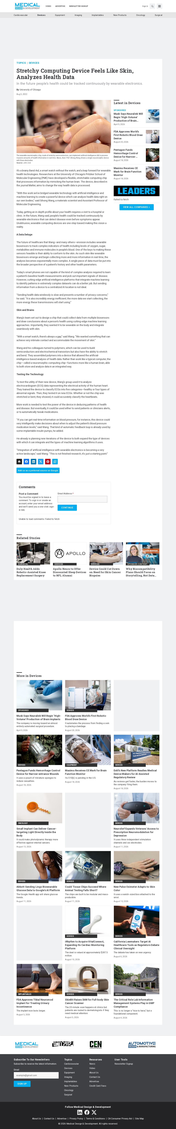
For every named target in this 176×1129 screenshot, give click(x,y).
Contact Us (49, 1118)
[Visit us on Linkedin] (79, 1112)
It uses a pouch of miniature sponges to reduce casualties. (36, 779)
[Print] (19, 461)
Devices (34, 62)
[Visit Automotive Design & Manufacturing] (142, 1044)
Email (16, 1070)
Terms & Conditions (95, 1118)
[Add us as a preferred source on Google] (55, 461)
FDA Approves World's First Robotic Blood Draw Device (128, 135)
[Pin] (48, 461)
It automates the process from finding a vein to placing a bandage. (87, 725)
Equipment (72, 765)
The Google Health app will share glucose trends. (37, 896)
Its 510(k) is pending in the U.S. (80, 778)
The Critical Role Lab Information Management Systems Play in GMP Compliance (134, 1003)
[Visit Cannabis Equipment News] (95, 1044)
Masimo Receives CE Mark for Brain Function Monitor (127, 171)
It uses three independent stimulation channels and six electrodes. (132, 841)
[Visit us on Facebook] (86, 1112)
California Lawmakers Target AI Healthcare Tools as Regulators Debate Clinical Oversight (136, 945)
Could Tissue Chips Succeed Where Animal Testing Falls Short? (85, 888)
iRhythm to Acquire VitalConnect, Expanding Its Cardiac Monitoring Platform (84, 945)
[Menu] (159, 6)
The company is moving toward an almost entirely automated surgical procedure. (37, 725)
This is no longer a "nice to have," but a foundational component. (133, 1012)
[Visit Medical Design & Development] (26, 1044)
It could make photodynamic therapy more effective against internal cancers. (37, 841)
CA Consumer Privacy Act (120, 1118)
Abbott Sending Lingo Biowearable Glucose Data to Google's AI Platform (38, 888)
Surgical (23, 564)
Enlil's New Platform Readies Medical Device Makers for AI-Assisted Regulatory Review (135, 774)
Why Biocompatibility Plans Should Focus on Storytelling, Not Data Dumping (140, 572)
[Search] (152, 6)
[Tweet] (40, 461)
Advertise (62, 1118)
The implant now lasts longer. (30, 1010)
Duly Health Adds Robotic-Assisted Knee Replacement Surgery (31, 572)
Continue (67, 507)
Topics (21, 62)
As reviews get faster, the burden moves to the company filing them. (135, 783)
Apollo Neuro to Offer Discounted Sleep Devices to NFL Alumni (69, 572)
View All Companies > (136, 207)
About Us (36, 1118)
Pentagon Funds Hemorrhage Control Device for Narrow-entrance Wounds (126, 153)
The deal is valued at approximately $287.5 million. (86, 954)
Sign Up (22, 1083)
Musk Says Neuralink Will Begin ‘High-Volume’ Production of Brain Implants (128, 117)
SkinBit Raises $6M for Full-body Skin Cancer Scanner (87, 1001)
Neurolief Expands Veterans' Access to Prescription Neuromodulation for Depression (136, 832)
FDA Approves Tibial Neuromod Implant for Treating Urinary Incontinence (34, 1003)
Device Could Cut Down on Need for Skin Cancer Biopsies (105, 572)
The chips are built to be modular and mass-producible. (87, 896)
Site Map (139, 1118)
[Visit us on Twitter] (94, 1112)
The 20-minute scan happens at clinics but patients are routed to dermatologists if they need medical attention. (87, 1010)
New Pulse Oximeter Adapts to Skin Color (134, 888)
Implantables (24, 994)
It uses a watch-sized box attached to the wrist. (134, 896)
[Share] (26, 461)
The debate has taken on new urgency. (132, 952)
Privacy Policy (76, 1118)
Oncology (23, 823)
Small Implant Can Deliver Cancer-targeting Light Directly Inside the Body (36, 832)
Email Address (66, 494)
